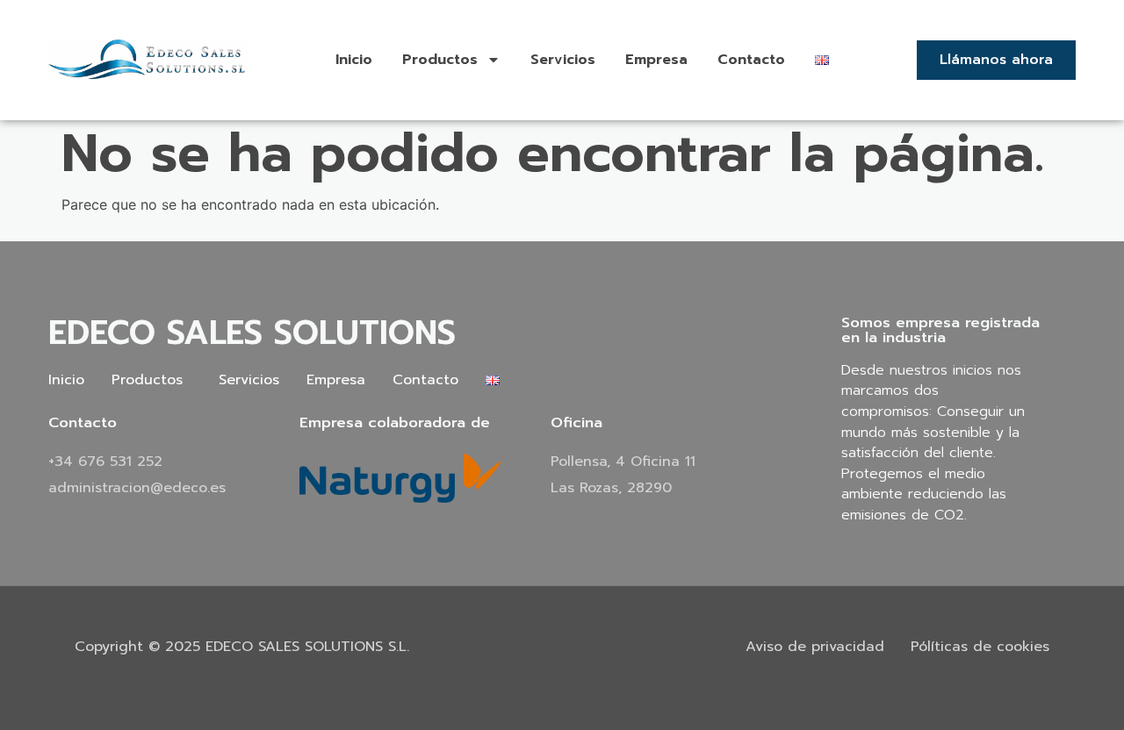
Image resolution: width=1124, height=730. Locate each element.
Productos (440, 59)
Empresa (656, 59)
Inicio (353, 59)
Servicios (562, 59)
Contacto (751, 59)
